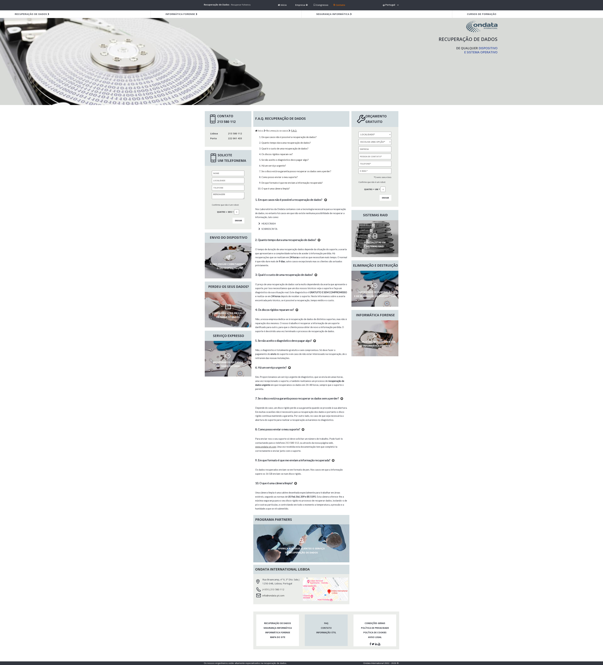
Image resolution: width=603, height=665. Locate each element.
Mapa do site (277, 637)
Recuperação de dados (31, 14)
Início (283, 4)
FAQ (326, 623)
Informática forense (180, 14)
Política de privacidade (375, 628)
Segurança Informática (333, 14)
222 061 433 (235, 138)
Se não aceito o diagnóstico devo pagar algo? (285, 159)
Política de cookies (374, 632)
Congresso (321, 4)
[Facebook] (370, 644)
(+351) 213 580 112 (273, 589)
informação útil (326, 632)
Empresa (300, 4)
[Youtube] (379, 644)
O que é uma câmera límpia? (275, 188)
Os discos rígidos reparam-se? (277, 154)
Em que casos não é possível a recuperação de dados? (289, 137)
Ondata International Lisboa (282, 569)
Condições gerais (375, 623)
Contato (340, 4)
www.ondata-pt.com (265, 446)
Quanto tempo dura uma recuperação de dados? (286, 142)
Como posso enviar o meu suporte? (279, 177)
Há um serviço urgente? (273, 165)
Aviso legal (375, 637)
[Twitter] (373, 644)
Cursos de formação (481, 14)
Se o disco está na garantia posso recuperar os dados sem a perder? (296, 171)
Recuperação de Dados (216, 4)
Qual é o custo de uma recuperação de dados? (284, 148)
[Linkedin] (376, 644)
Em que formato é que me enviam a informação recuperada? (292, 182)
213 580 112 (292, 442)
